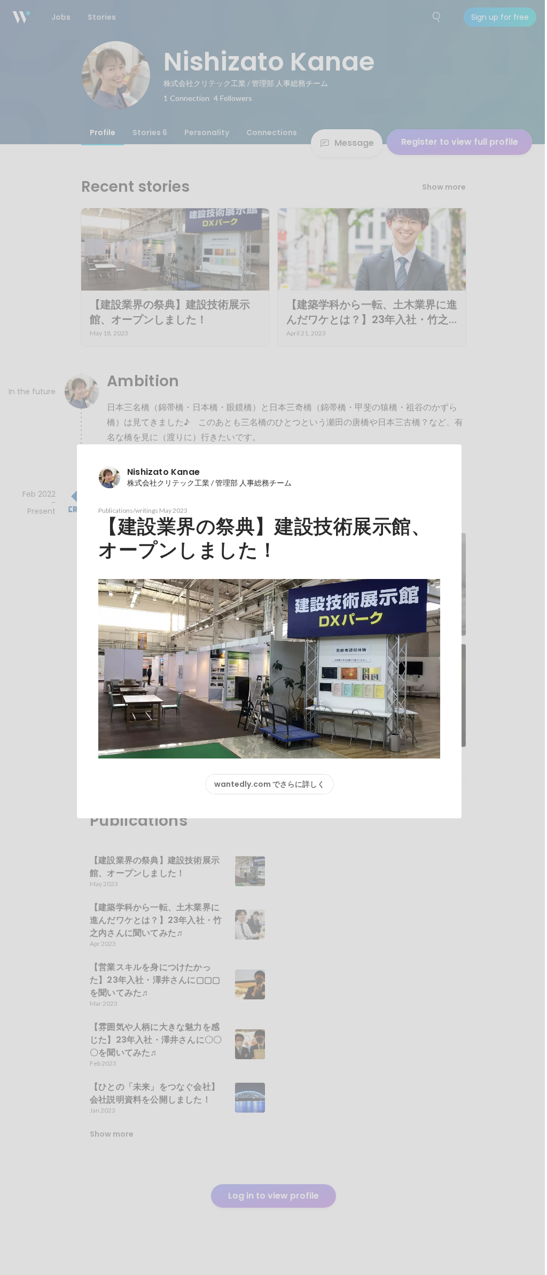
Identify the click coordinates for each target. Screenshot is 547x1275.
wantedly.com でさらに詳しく (269, 784)
